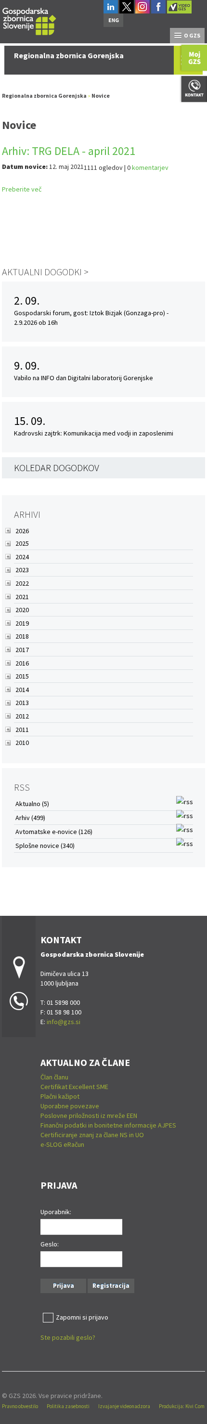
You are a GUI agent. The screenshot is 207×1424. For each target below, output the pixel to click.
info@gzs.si (63, 1021)
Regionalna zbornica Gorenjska (44, 95)
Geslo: (49, 1244)
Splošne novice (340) (45, 845)
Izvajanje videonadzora (124, 1406)
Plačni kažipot (59, 1096)
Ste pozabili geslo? (67, 1337)
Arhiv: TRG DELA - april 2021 (68, 150)
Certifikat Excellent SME (74, 1086)
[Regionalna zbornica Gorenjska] (29, 20)
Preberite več (21, 189)
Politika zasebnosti (68, 1406)
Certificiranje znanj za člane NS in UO (92, 1134)
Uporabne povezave (69, 1106)
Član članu (54, 1077)
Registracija (110, 1286)
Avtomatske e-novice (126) (53, 831)
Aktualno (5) (32, 803)
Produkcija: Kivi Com (182, 1406)
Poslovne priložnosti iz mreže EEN (88, 1115)
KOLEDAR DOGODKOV (56, 468)
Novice (100, 95)
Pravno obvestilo (20, 1406)
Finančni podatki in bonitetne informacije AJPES (108, 1125)
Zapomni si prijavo (82, 1317)
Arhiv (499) (30, 817)
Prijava (63, 1286)
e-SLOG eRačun (62, 1144)
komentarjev (150, 167)
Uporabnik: (55, 1211)
